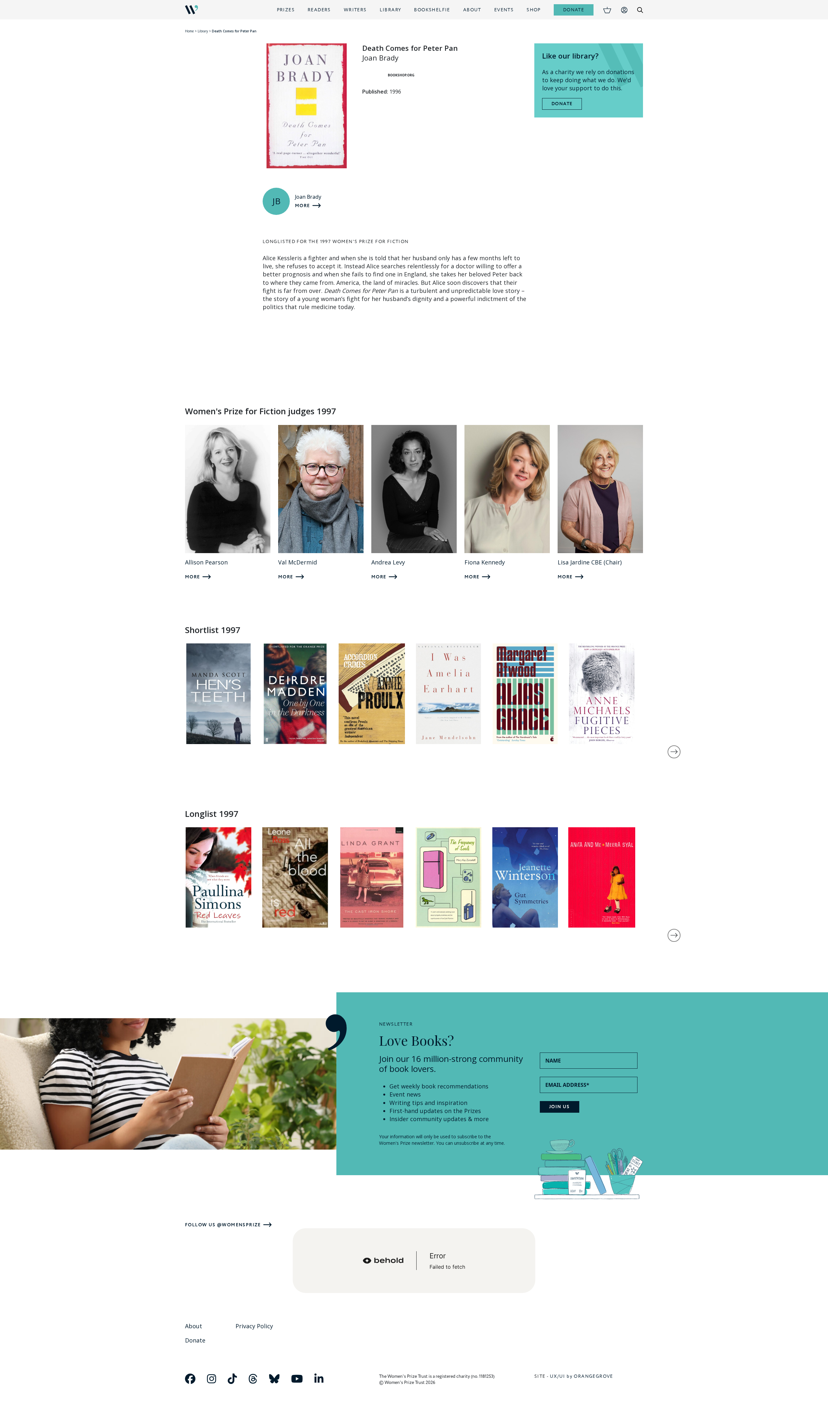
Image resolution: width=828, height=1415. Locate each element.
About (472, 10)
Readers (319, 10)
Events (504, 10)
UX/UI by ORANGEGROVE (581, 1376)
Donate (573, 10)
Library (390, 10)
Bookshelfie (432, 10)
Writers (355, 10)
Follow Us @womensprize (223, 1224)
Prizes (286, 10)
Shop (534, 10)
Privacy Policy (254, 1326)
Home (189, 31)
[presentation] (674, 751)
